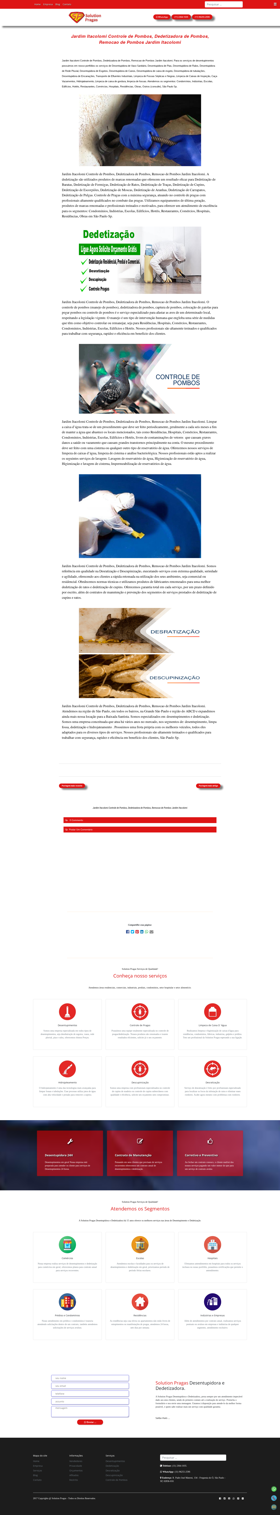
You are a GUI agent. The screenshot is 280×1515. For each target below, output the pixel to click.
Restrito (73, 1479)
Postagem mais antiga (208, 786)
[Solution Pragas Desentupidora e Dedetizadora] (84, 17)
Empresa (48, 4)
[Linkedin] (142, 932)
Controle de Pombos (117, 1479)
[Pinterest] (137, 932)
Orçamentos (76, 1470)
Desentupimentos (115, 1461)
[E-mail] (152, 932)
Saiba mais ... (163, 1418)
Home (37, 4)
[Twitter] (133, 932)
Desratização (113, 1470)
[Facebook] (128, 932)
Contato (67, 4)
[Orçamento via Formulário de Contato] (274, 1506)
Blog (57, 4)
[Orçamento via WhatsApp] (274, 1488)
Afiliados (74, 1475)
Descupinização (114, 1475)
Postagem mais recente (72, 786)
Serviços (37, 1470)
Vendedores (75, 1461)
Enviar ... (91, 1422)
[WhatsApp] (147, 932)
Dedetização (112, 1465)
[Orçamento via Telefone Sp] (274, 1497)
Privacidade (75, 1465)
